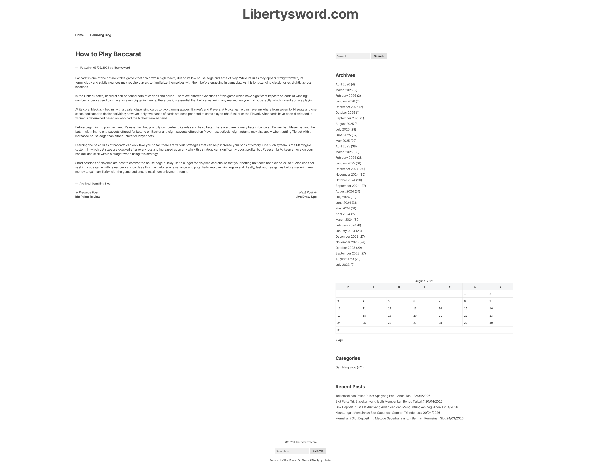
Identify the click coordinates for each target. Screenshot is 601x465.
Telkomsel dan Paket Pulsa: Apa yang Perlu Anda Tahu (374, 396)
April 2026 (343, 84)
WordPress (289, 460)
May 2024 (343, 208)
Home (79, 35)
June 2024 (343, 203)
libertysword (122, 67)
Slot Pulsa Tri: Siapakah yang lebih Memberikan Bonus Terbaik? (380, 401)
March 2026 (344, 90)
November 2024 (347, 174)
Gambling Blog (100, 35)
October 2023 (345, 248)
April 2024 (343, 214)
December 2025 (347, 107)
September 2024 (348, 186)
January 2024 (345, 231)
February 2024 (346, 225)
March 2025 (344, 152)
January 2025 (345, 163)
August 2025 (345, 124)
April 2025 (343, 146)
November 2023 (347, 242)
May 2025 (343, 141)
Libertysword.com (301, 14)
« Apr (339, 340)
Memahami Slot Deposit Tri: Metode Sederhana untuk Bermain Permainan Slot (391, 418)
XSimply (314, 460)
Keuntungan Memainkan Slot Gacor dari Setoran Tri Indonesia (379, 413)
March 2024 (344, 219)
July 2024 (343, 197)
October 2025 (345, 112)
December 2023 (347, 236)
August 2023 (345, 259)
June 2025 (343, 135)
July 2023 (343, 265)
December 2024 (347, 169)
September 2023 (348, 253)
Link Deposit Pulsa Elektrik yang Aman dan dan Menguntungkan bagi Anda (388, 407)
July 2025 (343, 129)
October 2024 (345, 180)
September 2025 (347, 118)
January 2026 (345, 101)
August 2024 (345, 191)
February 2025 (346, 157)
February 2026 (346, 96)
